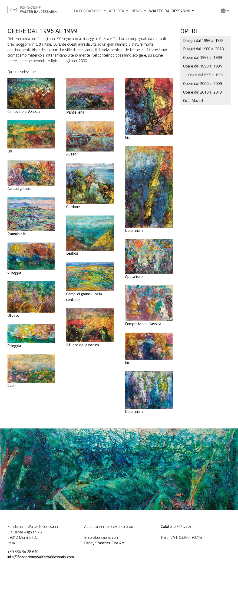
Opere (189, 31)
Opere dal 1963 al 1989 (202, 57)
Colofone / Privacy (176, 526)
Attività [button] (117, 11)
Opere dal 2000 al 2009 (202, 84)
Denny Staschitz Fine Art (104, 543)
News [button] (137, 11)
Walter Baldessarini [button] (170, 11)
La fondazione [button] (88, 11)
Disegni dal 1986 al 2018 (203, 49)
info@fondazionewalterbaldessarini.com (40, 557)
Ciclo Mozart (193, 101)
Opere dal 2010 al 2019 (202, 92)
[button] (225, 11)
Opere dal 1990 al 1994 (202, 66)
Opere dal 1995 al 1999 (205, 75)
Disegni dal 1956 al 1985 (203, 40)
